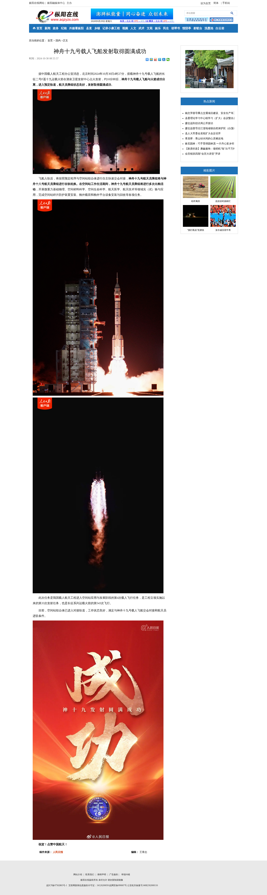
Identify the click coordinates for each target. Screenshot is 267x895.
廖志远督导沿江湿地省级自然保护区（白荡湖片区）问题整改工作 (208, 128)
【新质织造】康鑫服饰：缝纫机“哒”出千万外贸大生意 (208, 148)
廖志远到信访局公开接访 (199, 123)
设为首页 (206, 3)
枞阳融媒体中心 (56, 3)
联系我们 (90, 874)
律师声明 (102, 874)
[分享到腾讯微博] (159, 59)
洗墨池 (209, 28)
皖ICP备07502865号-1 (56, 885)
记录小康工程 (111, 28)
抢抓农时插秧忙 (223, 201)
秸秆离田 (195, 201)
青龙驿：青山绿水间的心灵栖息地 (204, 138)
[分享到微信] (168, 59)
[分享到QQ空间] (151, 59)
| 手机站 (225, 3)
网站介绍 (78, 874)
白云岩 (220, 28)
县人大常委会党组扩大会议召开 (203, 133)
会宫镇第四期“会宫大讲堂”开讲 (202, 153)
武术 (141, 28)
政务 (56, 28)
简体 (216, 3)
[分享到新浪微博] (155, 59)
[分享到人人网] (163, 59)
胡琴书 (175, 28)
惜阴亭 (186, 28)
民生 (166, 28)
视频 (125, 28)
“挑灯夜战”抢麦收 (195, 230)
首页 (39, 28)
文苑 (150, 28)
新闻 (47, 28)
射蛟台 (197, 28)
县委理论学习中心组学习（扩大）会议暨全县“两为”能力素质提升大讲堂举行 (208, 118)
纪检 (64, 28)
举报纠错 (125, 874)
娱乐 (158, 28)
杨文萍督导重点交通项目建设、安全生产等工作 (208, 113)
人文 (133, 28)
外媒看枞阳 (76, 28)
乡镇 (97, 28)
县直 (89, 28)
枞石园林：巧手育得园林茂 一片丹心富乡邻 (208, 143)
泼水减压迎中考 (223, 230)
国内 (58, 40)
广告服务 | (114, 874)
